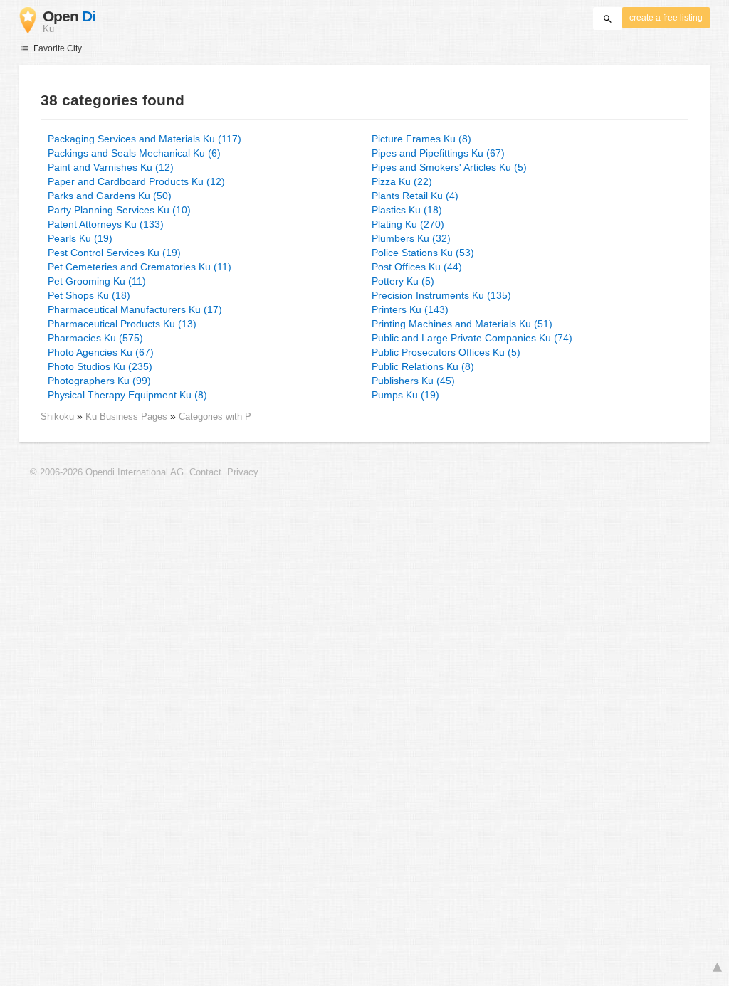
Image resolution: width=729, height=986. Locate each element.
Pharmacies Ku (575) (95, 338)
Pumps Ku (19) (405, 395)
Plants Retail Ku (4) (415, 195)
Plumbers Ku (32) (411, 238)
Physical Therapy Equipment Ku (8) (127, 395)
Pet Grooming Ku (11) (97, 281)
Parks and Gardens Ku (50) (110, 195)
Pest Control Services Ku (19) (114, 252)
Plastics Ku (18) (407, 210)
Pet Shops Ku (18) (89, 295)
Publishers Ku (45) (413, 380)
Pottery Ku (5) (403, 281)
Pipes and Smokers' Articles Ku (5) (449, 167)
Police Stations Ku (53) (423, 252)
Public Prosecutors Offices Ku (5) (446, 352)
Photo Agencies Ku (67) (101, 352)
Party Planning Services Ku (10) (119, 210)
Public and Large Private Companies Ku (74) (472, 338)
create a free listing (666, 18)
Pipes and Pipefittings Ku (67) (438, 153)
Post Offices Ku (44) (417, 266)
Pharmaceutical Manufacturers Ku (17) (135, 309)
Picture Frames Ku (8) (421, 138)
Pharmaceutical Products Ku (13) (122, 323)
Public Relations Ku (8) (423, 366)
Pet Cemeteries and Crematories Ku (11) (139, 266)
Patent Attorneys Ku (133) (106, 224)
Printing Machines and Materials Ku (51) (462, 323)
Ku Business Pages (127, 416)
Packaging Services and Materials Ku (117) (144, 138)
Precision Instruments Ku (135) (441, 295)
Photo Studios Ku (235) (100, 366)
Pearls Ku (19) (80, 238)
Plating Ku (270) (408, 224)
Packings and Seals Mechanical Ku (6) (134, 153)
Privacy (242, 472)
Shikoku (57, 416)
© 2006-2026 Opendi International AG (107, 472)
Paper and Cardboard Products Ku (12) (136, 181)
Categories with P (215, 416)
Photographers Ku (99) (99, 380)
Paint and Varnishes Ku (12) (111, 167)
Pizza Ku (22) (402, 181)
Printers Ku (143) (410, 309)
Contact (205, 472)
